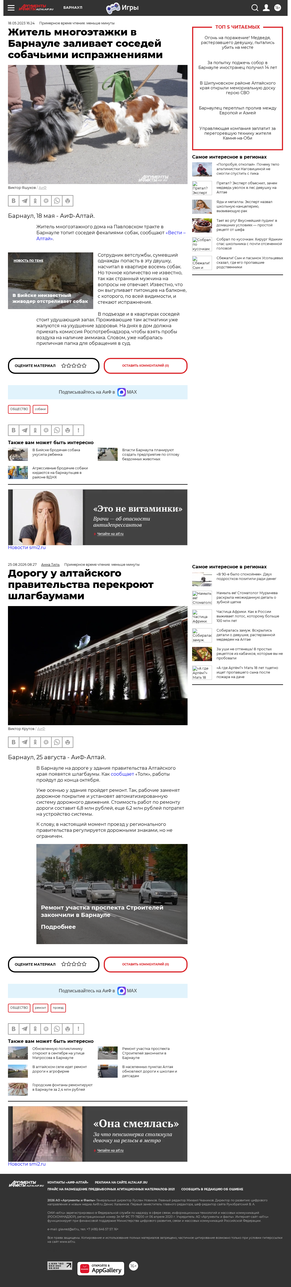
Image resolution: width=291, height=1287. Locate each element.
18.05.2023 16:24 (21, 23)
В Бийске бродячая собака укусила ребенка (56, 452)
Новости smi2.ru (27, 547)
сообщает (123, 774)
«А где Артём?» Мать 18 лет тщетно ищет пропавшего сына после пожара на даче (247, 672)
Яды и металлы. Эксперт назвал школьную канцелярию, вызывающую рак (245, 206)
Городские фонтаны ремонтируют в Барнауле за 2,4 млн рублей (62, 1087)
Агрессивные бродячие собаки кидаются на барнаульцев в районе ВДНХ (60, 472)
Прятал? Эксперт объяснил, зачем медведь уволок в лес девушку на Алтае (247, 187)
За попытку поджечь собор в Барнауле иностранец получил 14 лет (237, 65)
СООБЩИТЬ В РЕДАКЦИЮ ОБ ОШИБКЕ (212, 1189)
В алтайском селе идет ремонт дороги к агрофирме (59, 1069)
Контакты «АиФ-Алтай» (67, 1182)
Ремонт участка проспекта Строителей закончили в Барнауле (102, 911)
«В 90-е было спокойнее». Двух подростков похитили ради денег (247, 576)
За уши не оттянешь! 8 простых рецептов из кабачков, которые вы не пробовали (250, 653)
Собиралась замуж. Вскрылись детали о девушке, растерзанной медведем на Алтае (246, 635)
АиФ (43, 187)
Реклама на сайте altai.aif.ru (121, 1182)
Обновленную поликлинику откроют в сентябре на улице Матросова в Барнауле (58, 1053)
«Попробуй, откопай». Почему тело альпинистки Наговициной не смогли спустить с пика (248, 169)
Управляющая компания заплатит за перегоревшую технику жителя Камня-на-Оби (237, 133)
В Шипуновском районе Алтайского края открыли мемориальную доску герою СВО (238, 88)
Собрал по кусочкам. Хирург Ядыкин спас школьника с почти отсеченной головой (249, 243)
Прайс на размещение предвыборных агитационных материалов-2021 (111, 1189)
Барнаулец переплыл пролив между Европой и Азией (238, 110)
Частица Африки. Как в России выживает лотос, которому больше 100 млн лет (248, 616)
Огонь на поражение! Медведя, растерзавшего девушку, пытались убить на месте (238, 42)
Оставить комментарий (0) (145, 366)
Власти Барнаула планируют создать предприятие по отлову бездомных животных (150, 454)
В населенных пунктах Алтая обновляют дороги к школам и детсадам (149, 1071)
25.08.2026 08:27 (22, 564)
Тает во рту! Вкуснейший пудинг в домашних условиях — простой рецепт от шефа (247, 225)
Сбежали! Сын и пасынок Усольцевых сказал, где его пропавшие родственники (250, 262)
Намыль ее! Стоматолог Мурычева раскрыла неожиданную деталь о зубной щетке (247, 597)
